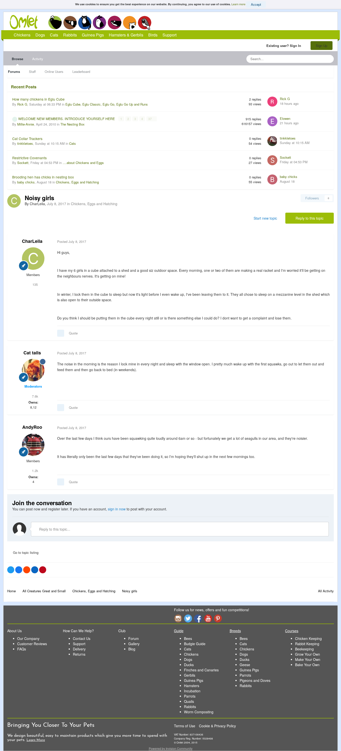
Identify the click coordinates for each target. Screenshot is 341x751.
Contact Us (81, 638)
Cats (84, 22)
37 (150, 119)
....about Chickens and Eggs (83, 162)
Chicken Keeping (308, 638)
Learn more (238, 4)
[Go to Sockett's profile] (272, 160)
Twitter (188, 618)
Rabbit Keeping (307, 643)
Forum (133, 638)
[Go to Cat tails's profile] (33, 370)
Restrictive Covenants (29, 157)
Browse (17, 58)
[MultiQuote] (60, 333)
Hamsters (191, 685)
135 (34, 284)
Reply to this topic (310, 218)
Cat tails (32, 352)
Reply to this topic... (54, 529)
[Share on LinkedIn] (34, 569)
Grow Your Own (307, 654)
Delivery (79, 648)
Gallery (134, 643)
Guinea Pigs (115, 22)
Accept (256, 4)
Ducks (189, 664)
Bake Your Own (307, 664)
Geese (245, 664)
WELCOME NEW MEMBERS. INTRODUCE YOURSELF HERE (67, 118)
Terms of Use (184, 725)
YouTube (208, 618)
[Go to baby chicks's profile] (272, 179)
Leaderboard (81, 71)
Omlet (26, 22)
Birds (144, 22)
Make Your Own (307, 659)
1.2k (34, 470)
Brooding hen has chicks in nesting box (43, 176)
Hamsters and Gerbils (129, 22)
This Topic (310, 59)
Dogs (70, 22)
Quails (189, 701)
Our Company (28, 638)
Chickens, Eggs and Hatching (77, 182)
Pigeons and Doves (255, 680)
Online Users (54, 71)
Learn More (35, 740)
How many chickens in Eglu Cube (38, 99)
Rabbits (99, 22)
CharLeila (32, 241)
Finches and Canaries (201, 669)
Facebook (198, 618)
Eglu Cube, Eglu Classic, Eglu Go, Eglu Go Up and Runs (106, 104)
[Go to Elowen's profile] (272, 121)
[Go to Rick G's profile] (272, 102)
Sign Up (321, 45)
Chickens (55, 22)
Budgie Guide (194, 643)
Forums (14, 71)
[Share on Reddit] (26, 569)
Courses (291, 630)
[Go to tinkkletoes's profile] (272, 141)
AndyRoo (32, 427)
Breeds (235, 630)
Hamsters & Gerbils (126, 35)
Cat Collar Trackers (27, 138)
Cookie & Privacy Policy (217, 725)
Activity (37, 58)
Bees (188, 638)
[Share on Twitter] (10, 569)
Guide (178, 630)
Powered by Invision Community (170, 748)
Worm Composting (198, 711)
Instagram (178, 618)
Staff (32, 71)
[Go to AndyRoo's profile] (33, 445)
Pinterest (218, 618)
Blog (131, 648)
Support (169, 35)
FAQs (21, 648)
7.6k (34, 396)
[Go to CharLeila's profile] (14, 201)
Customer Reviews (32, 643)
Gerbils (189, 675)
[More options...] (325, 242)
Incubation (192, 690)
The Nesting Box (72, 124)
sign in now (117, 508)
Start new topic (265, 218)
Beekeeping (304, 648)
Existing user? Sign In (284, 45)
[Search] (328, 59)
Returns (79, 654)
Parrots (189, 696)
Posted (71, 241)
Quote (73, 333)
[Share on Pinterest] (42, 569)
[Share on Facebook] (18, 569)
